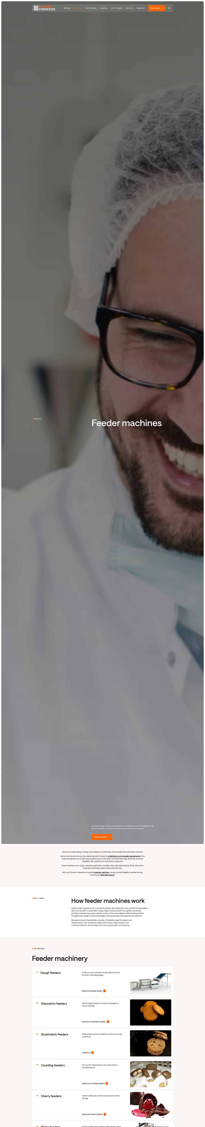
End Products (91, 8)
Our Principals (116, 8)
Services (67, 8)
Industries (103, 8)
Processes (78, 8)
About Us (129, 8)
